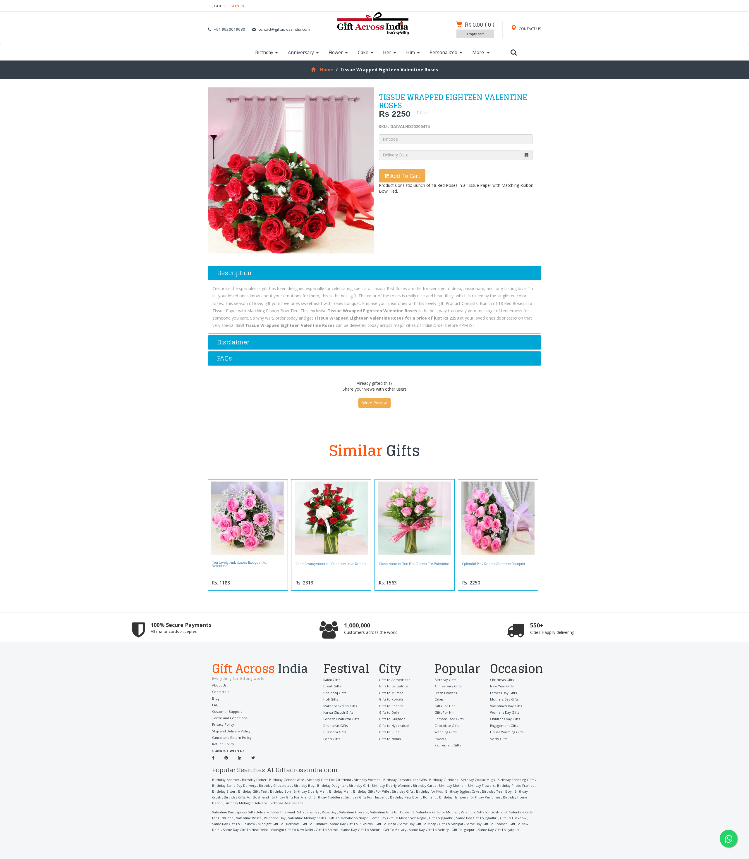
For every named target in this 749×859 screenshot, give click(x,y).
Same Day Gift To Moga (417, 824)
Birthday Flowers (481, 785)
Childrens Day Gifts (505, 719)
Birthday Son (280, 791)
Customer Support (227, 711)
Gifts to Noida (390, 738)
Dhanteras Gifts (335, 725)
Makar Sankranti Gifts (340, 706)
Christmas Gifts (502, 679)
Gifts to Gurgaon (392, 719)
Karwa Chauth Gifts (338, 712)
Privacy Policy (223, 724)
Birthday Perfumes (485, 797)
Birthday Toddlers (327, 797)
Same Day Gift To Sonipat (486, 824)
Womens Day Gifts (504, 712)
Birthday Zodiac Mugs (478, 779)
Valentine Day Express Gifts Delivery (240, 812)
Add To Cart (404, 175)
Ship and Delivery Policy (231, 731)
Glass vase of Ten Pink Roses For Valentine (414, 564)
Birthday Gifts (445, 679)
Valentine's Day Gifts (506, 706)
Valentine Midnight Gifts (307, 818)
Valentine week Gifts (288, 812)
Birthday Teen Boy (497, 791)
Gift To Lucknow (513, 818)
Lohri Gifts (331, 738)
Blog (215, 698)
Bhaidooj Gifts (334, 693)
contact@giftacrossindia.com (284, 29)
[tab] (374, 273)
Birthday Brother (225, 779)
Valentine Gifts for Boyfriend (484, 812)
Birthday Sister (224, 791)
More (478, 52)
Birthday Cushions (443, 779)
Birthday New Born (405, 797)
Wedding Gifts (445, 732)
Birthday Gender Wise (286, 779)
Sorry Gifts (498, 738)
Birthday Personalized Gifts (405, 779)
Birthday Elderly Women (391, 785)
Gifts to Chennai (391, 706)
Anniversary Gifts (447, 686)
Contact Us (220, 691)
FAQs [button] (224, 358)
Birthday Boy (304, 785)
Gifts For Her (444, 706)
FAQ (215, 705)
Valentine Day (275, 818)
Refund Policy (223, 744)
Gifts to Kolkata (391, 699)
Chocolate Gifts (446, 725)
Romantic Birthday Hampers (445, 797)
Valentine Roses (248, 818)
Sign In (237, 6)
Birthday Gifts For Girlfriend (329, 779)
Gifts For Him (445, 712)
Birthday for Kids (429, 791)
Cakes (439, 699)
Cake (363, 52)
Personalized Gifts (448, 719)
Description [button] (234, 273)
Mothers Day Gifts (504, 699)
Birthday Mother (452, 785)
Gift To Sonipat (451, 824)
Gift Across (260, 669)
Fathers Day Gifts (503, 693)
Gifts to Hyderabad (394, 725)
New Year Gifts (501, 686)
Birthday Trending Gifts (515, 779)
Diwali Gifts (332, 686)
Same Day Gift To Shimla (361, 829)
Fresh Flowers (445, 693)
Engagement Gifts (504, 725)
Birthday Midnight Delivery (246, 803)
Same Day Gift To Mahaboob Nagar (398, 818)
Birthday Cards (424, 785)
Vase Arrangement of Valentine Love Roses (331, 564)
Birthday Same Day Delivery (234, 785)
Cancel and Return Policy (232, 737)
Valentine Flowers (353, 812)
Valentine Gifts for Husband (392, 812)
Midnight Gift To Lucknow (278, 824)
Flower (336, 52)
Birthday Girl (359, 785)
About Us (219, 685)
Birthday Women (367, 779)
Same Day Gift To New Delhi (245, 829)
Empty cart (475, 34)
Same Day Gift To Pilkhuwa (351, 824)
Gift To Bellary (394, 829)
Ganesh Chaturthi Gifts (341, 719)
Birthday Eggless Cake (462, 791)
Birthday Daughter (331, 785)
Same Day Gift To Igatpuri (498, 829)
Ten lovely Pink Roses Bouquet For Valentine (240, 564)
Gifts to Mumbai (391, 693)
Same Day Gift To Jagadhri (476, 818)
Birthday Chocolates (275, 785)
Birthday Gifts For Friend (291, 797)
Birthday (264, 52)
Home (326, 70)
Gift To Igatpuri (463, 829)
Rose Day (329, 812)
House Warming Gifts (506, 732)
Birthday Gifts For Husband (366, 797)
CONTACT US (529, 28)
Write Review (374, 403)
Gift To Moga (385, 824)
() (479, 25)
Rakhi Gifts (331, 679)
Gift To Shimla (327, 829)
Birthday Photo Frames (515, 785)
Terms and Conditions (229, 718)
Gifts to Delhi (389, 712)
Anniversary (301, 52)
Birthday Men (340, 791)
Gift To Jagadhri (441, 818)
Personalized (443, 52)
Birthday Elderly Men (310, 791)
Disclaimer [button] (233, 342)
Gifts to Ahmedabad (394, 679)
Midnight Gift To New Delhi (291, 829)
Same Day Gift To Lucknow (233, 824)
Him (410, 52)
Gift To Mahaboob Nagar (348, 818)
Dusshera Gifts (334, 732)
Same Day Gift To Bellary (429, 829)
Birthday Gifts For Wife (371, 791)
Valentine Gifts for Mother (437, 812)
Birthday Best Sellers (286, 803)
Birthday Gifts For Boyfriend (246, 797)
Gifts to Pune (389, 732)
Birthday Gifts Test (252, 791)
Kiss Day (313, 812)
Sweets (440, 738)
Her (387, 52)
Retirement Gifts (447, 745)
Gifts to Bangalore (393, 686)
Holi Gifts (330, 699)
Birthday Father (254, 779)
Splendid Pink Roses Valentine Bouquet (493, 564)
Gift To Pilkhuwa (314, 824)
